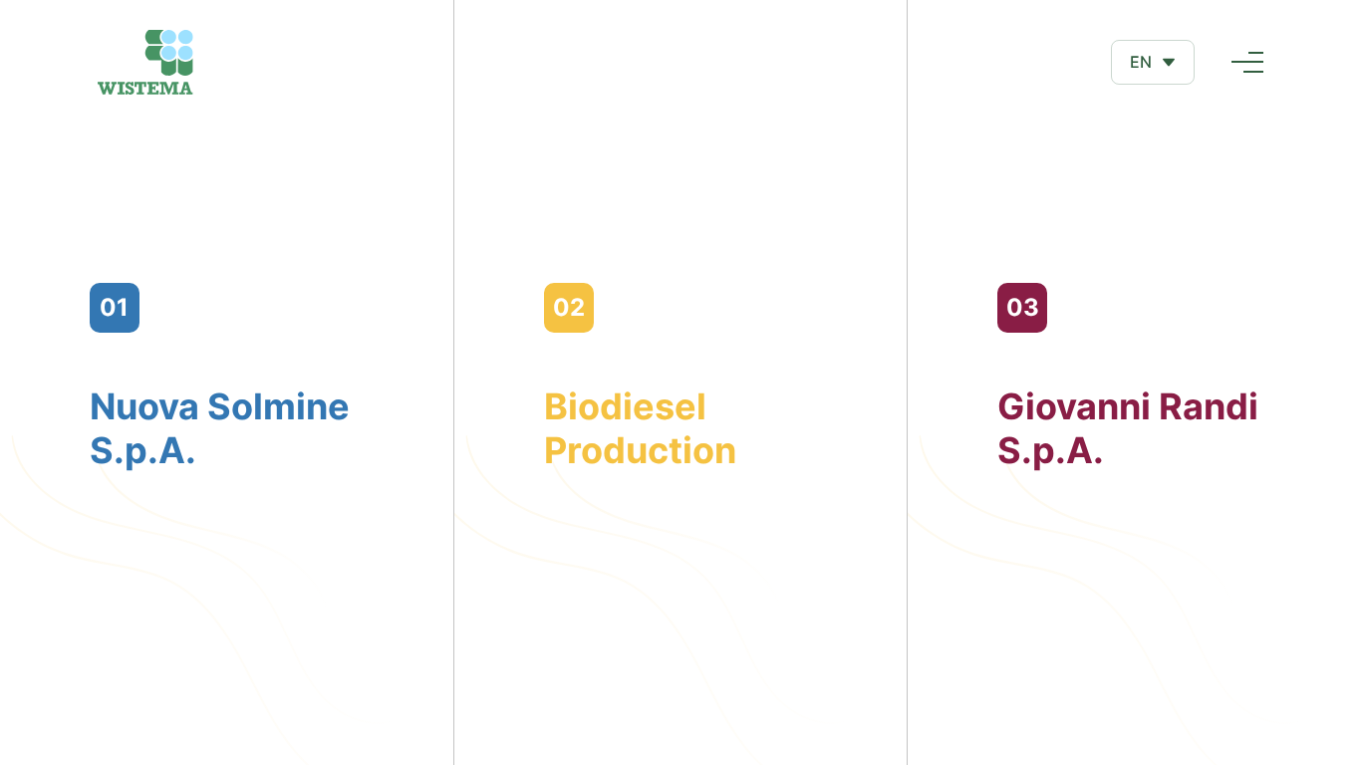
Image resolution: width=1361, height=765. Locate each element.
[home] (145, 62)
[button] (1153, 62)
